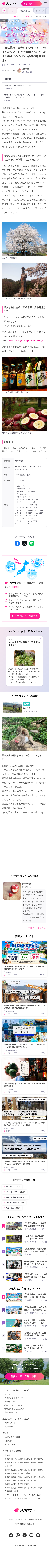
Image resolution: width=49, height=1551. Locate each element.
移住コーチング (10, 1412)
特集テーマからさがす (13, 1405)
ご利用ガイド (9, 1423)
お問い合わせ (20, 1524)
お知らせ (8, 1441)
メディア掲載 (9, 1444)
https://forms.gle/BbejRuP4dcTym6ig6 (25, 340)
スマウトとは (9, 1394)
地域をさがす (9, 1401)
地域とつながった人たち (14, 1409)
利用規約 (10, 1519)
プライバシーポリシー (24, 1519)
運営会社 (30, 1524)
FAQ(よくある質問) (12, 1437)
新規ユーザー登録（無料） (24, 1376)
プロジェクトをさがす (13, 1398)
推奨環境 (39, 1519)
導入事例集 (9, 1426)
